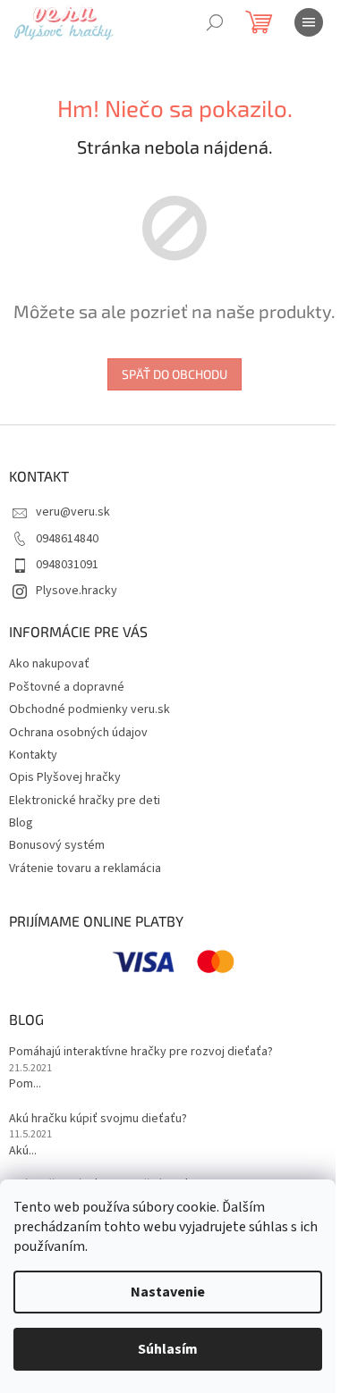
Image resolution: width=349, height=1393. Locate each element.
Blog (21, 823)
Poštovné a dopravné (66, 687)
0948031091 (67, 565)
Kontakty (33, 755)
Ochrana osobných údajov (78, 733)
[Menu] (309, 22)
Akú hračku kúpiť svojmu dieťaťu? (98, 1119)
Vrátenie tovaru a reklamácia (85, 868)
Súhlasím (168, 1349)
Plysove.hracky (76, 591)
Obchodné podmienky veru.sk (89, 709)
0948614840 (67, 539)
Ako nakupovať (49, 664)
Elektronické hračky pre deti (84, 801)
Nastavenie (168, 1292)
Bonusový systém (57, 845)
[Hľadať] (215, 22)
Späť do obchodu (174, 374)
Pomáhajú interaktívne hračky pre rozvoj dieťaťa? (141, 1052)
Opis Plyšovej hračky (65, 777)
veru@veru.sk (73, 512)
